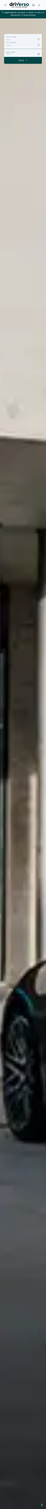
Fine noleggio (11, 42)
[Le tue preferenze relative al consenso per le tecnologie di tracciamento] (42, 1505)
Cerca (23, 60)
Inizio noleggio (11, 37)
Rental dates (10, 52)
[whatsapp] (33, 5)
